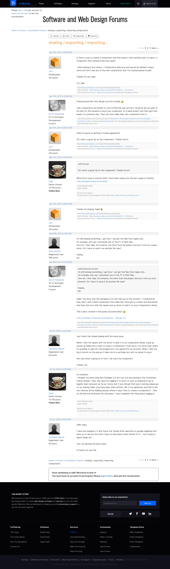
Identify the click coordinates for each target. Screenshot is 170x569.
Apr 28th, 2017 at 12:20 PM (60, 262)
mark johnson (55, 251)
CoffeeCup (15, 527)
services (59, 501)
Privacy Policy (93, 564)
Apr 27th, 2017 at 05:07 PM (60, 128)
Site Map (119, 560)
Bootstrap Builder (107, 121)
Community (105, 527)
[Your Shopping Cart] (138, 4)
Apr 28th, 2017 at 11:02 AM (60, 234)
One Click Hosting (77, 537)
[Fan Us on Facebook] (137, 514)
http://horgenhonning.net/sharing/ (92, 181)
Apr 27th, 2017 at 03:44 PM (60, 96)
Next (154, 48)
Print (67, 36)
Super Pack (45, 542)
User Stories (105, 551)
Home (14, 30)
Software (58, 3)
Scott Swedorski (56, 114)
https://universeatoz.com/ (106, 92)
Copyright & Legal (99, 560)
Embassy (103, 542)
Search (55, 36)
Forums (22, 30)
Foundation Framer (37, 30)
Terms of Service (107, 564)
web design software (43, 501)
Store (108, 3)
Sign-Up (147, 503)
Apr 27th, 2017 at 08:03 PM (60, 204)
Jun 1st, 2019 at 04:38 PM (60, 331)
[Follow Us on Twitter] (131, 514)
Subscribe (79, 36)
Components (135, 546)
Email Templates (136, 537)
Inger (51, 181)
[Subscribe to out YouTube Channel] (143, 514)
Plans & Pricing (76, 551)
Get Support (85, 560)
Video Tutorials (106, 537)
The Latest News (17, 537)
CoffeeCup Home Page (39, 560)
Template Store (137, 527)
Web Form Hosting (77, 546)
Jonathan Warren (56, 348)
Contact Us (15, 546)
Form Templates (136, 542)
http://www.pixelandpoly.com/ (88, 88)
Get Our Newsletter (18, 542)
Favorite (93, 36)
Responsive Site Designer (120, 119)
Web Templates (136, 532)
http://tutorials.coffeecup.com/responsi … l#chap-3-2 (101, 318)
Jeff (51, 71)
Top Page (24, 560)
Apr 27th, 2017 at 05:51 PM (60, 157)
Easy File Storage (77, 542)
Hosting (75, 3)
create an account (19, 13)
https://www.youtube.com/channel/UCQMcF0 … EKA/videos (111, 90)
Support (91, 3)
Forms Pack (45, 537)
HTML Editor (125, 3)
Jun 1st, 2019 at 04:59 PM (60, 369)
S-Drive (73, 532)
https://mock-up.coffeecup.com (127, 195)
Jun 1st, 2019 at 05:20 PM (60, 419)
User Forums (105, 546)
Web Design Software (70, 560)
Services (74, 527)
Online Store (55, 560)
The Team (14, 532)
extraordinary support (67, 504)
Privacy (111, 560)
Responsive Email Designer (140, 119)
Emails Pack (45, 532)
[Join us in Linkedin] (150, 514)
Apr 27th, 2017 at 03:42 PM (60, 52)
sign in (21, 10)
